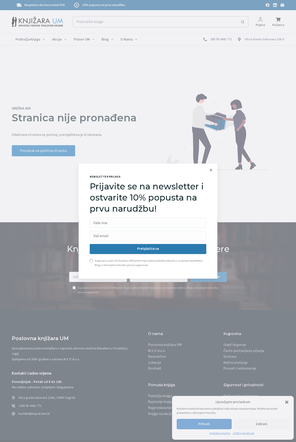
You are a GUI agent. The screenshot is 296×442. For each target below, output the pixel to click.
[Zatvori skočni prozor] (211, 170)
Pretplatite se (148, 248)
